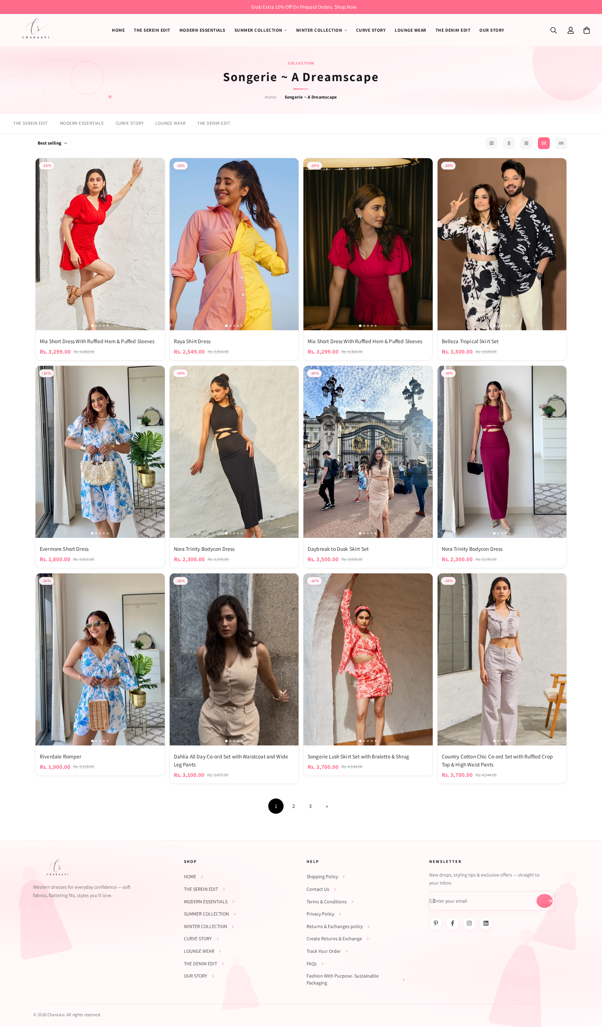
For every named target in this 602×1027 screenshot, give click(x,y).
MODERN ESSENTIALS (82, 123)
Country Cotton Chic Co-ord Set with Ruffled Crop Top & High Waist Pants (497, 760)
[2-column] (509, 143)
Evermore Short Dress (64, 548)
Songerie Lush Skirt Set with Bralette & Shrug (358, 756)
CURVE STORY (130, 123)
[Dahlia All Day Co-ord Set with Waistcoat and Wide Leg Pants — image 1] (234, 659)
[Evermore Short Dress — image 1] (100, 452)
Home (270, 97)
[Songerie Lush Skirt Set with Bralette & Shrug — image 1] (368, 659)
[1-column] (491, 143)
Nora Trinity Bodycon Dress (204, 548)
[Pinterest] (435, 923)
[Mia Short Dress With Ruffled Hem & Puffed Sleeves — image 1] (100, 244)
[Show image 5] (108, 326)
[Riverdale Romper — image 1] (100, 659)
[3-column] (526, 143)
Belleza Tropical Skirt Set (470, 341)
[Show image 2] (96, 326)
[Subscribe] (545, 901)
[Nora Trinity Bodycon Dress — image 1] (234, 452)
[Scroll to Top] (588, 989)
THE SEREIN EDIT (30, 123)
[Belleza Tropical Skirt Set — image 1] (502, 244)
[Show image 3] (100, 326)
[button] (587, 30)
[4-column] (544, 143)
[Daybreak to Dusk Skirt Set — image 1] (368, 452)
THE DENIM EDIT (213, 123)
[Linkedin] (486, 923)
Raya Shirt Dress (192, 341)
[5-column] (561, 143)
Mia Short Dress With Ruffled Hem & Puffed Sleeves (97, 341)
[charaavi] (35, 30)
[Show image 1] (92, 325)
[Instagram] (469, 923)
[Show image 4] (104, 326)
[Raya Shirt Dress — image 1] (234, 244)
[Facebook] (452, 923)
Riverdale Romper (60, 756)
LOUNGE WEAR (170, 123)
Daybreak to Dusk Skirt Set (338, 548)
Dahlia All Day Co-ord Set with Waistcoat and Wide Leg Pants (231, 760)
